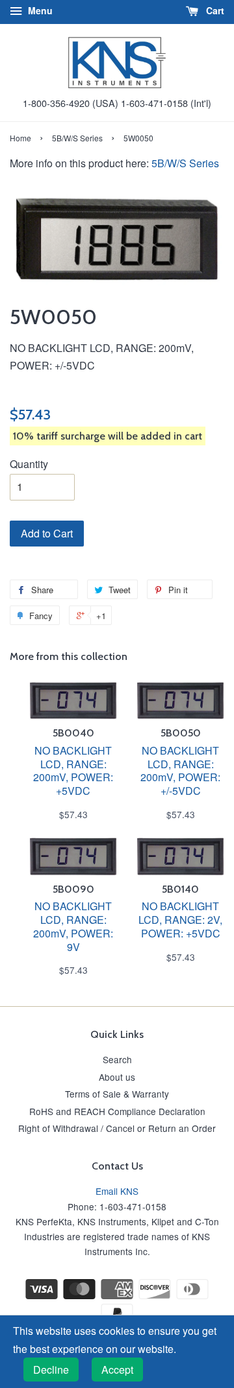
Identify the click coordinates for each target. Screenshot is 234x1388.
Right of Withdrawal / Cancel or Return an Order (117, 1128)
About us (117, 1076)
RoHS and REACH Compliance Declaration (117, 1111)
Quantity (29, 463)
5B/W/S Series (77, 137)
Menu (39, 10)
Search (117, 1059)
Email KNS (117, 1190)
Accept (117, 1369)
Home (20, 137)
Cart (213, 10)
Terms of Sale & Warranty (117, 1093)
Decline (51, 1369)
